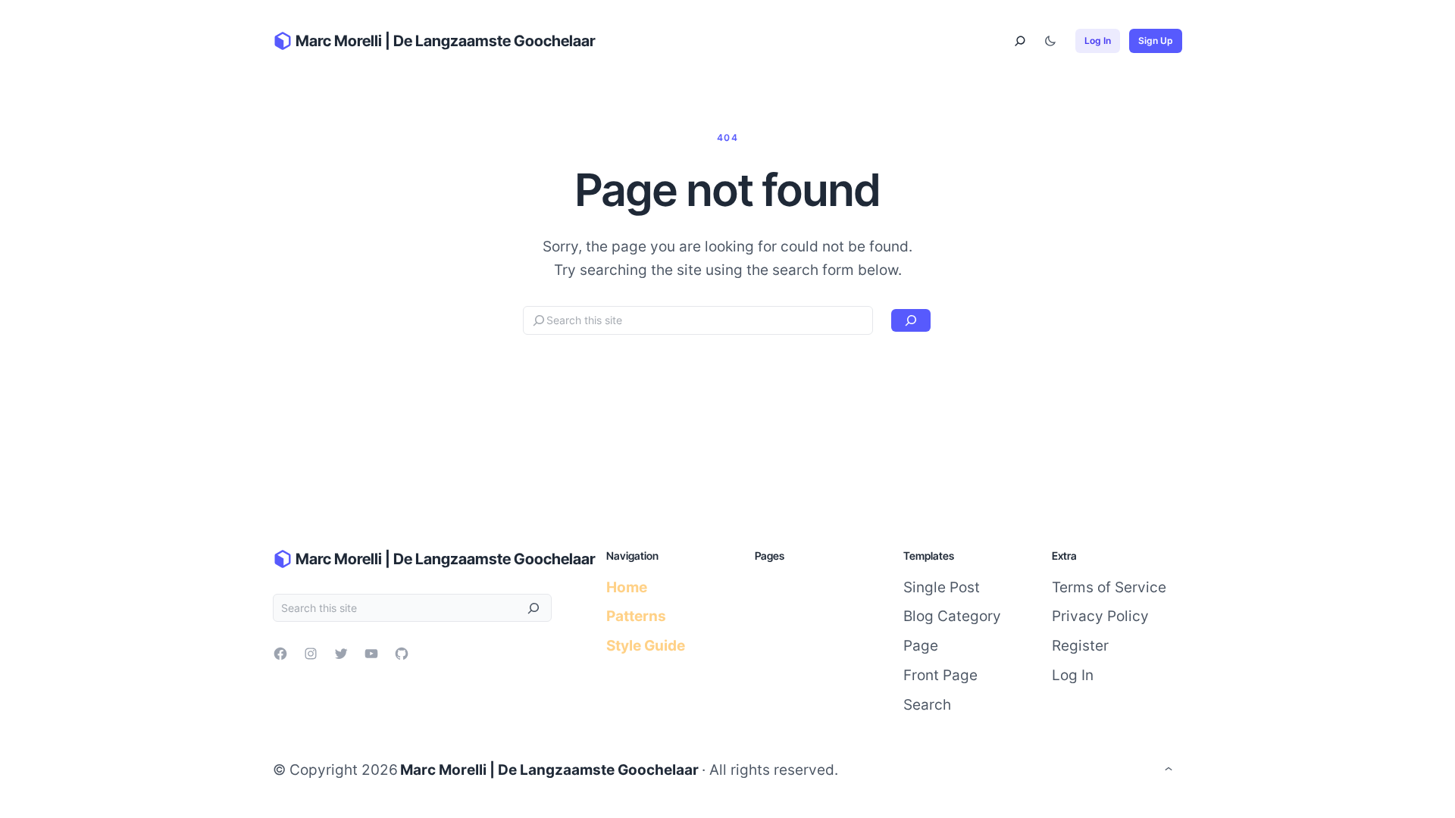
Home (626, 587)
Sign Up (1155, 40)
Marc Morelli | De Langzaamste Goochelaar (446, 41)
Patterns (636, 616)
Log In (1097, 40)
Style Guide (645, 645)
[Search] (911, 320)
